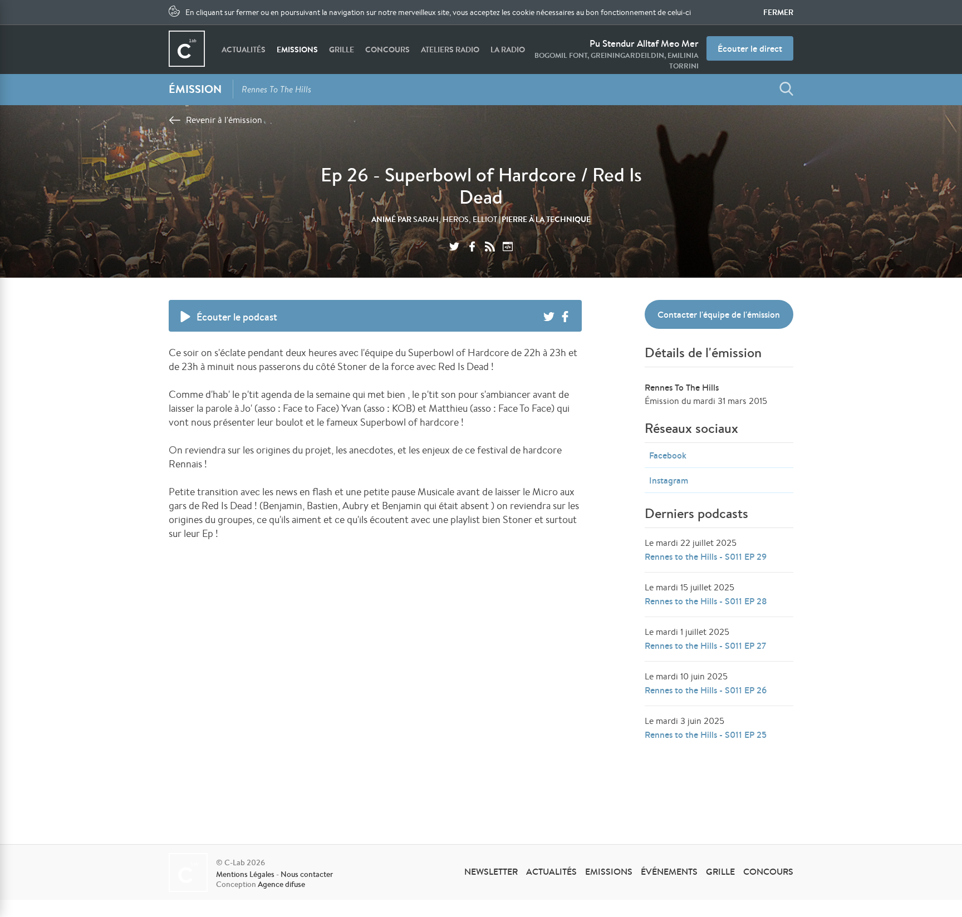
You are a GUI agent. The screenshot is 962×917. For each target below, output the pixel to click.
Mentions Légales (245, 874)
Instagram (668, 480)
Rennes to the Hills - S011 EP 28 (706, 601)
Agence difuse (281, 884)
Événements (669, 871)
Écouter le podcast (237, 317)
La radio (507, 49)
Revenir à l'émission (224, 120)
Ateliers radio (450, 49)
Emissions (297, 49)
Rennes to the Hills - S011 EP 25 (706, 734)
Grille (341, 49)
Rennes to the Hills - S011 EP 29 (706, 556)
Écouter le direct (750, 48)
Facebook (667, 455)
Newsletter (491, 871)
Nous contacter (307, 874)
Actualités (244, 49)
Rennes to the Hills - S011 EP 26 (706, 690)
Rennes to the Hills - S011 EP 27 (705, 645)
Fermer (778, 12)
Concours (387, 49)
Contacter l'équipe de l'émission (718, 314)
